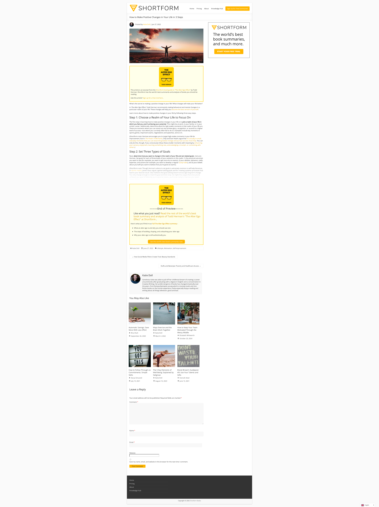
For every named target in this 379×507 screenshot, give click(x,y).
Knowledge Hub (217, 8)
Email (132, 442)
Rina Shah (134, 333)
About (206, 8)
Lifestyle (160, 248)
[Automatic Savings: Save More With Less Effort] (140, 303)
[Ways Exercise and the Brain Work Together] (164, 303)
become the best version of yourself (185, 109)
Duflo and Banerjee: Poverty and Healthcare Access (181, 266)
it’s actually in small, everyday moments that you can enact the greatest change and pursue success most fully (165, 139)
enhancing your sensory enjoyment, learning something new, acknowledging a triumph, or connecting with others (165, 145)
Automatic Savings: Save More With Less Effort (139, 328)
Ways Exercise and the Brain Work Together (162, 328)
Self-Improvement (179, 248)
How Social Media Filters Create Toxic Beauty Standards (153, 257)
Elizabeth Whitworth (187, 335)
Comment (133, 402)
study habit (183, 162)
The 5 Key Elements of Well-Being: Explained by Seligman (163, 372)
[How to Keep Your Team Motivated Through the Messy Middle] (188, 303)
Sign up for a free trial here (153, 98)
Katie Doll (146, 24)
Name (132, 431)
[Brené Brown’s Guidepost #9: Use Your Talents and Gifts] (188, 346)
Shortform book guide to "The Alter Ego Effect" (173, 90)
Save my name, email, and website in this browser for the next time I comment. (158, 462)
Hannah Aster (184, 378)
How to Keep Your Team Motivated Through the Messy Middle (187, 330)
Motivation (168, 248)
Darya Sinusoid (136, 378)
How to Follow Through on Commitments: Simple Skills (140, 372)
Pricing (199, 8)
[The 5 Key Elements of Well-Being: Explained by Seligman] (164, 346)
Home (192, 8)
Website (132, 453)
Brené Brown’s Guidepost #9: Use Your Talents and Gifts (187, 372)
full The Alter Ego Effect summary (164, 224)
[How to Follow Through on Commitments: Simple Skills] (140, 346)
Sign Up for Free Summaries (237, 8)
